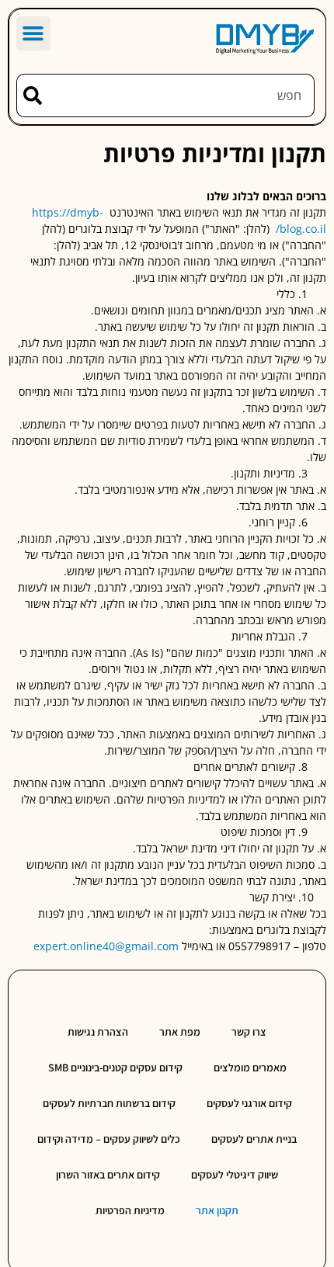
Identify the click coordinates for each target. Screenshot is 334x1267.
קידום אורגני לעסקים (249, 1103)
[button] (33, 33)
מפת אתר (179, 1032)
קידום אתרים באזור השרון (108, 1175)
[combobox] (178, 95)
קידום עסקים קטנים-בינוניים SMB (115, 1067)
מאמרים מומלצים (250, 1067)
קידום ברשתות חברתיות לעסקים (109, 1103)
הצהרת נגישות (98, 1032)
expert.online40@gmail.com (106, 946)
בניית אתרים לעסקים (254, 1139)
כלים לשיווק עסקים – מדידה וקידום (108, 1139)
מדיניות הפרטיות (130, 1210)
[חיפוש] (29, 95)
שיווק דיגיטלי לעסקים (234, 1175)
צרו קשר (248, 1032)
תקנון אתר (217, 1210)
